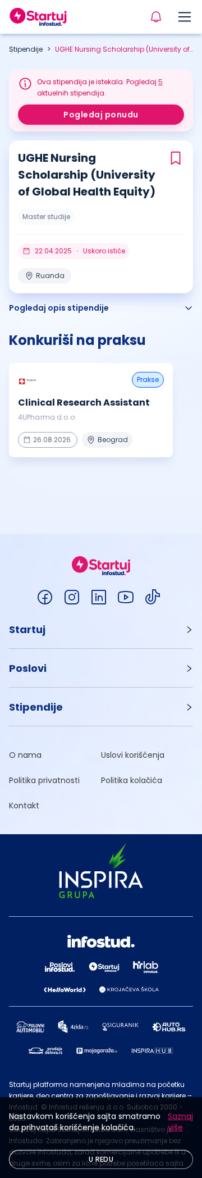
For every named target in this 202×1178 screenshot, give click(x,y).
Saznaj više (180, 1122)
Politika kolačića (131, 780)
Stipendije (26, 49)
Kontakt (24, 805)
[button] (101, 629)
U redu (101, 1159)
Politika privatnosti (44, 780)
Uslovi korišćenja (132, 755)
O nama (25, 755)
